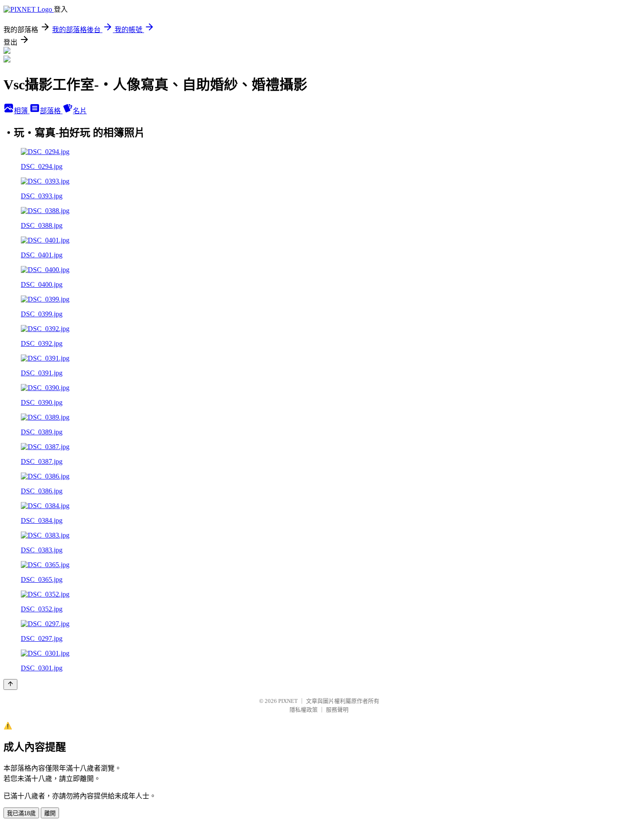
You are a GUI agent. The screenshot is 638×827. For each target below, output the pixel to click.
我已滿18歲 (21, 813)
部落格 (51, 111)
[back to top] (10, 684)
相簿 (22, 111)
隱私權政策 (303, 709)
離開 (50, 813)
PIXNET (288, 701)
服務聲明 (337, 709)
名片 (80, 111)
